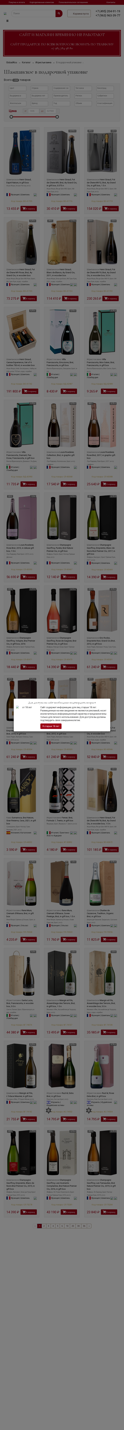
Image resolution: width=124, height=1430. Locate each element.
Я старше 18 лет (50, 726)
